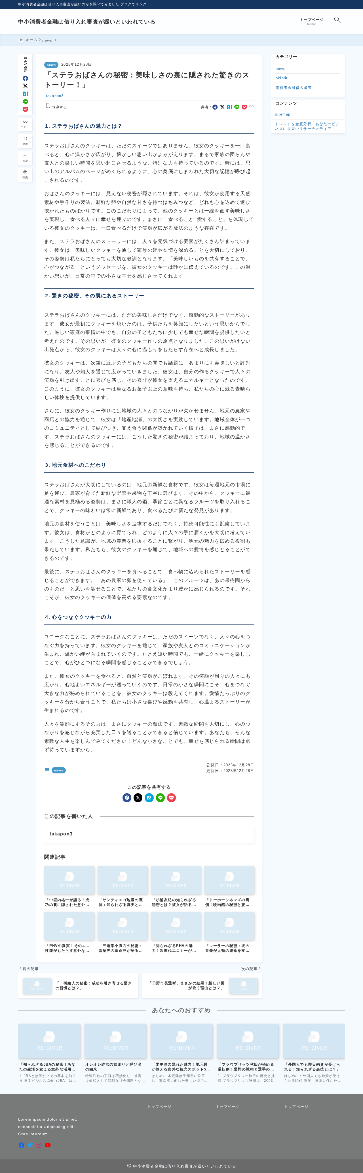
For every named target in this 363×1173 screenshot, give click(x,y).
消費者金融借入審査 (294, 88)
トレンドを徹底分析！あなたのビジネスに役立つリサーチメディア (307, 126)
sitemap (282, 114)
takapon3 (55, 96)
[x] (25, 86)
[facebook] (25, 78)
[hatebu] (25, 94)
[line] (25, 101)
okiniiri (282, 78)
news (51, 65)
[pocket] (25, 109)
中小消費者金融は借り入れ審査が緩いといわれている (87, 22)
